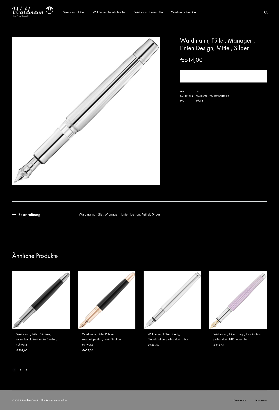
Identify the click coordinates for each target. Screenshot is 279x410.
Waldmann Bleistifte (183, 12)
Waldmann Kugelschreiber (109, 12)
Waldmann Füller (74, 12)
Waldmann (202, 96)
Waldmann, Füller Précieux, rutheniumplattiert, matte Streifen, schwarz (36, 339)
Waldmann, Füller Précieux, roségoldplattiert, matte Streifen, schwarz (102, 339)
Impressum (261, 400)
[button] (14, 370)
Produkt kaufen (223, 76)
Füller (199, 100)
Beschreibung (29, 214)
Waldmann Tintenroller (148, 12)
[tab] (36, 214)
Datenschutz (240, 400)
